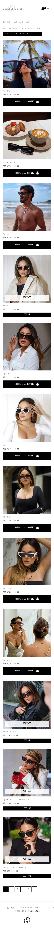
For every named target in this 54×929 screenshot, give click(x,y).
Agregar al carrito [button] (24, 101)
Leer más (27, 314)
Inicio (6, 22)
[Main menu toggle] (48, 9)
